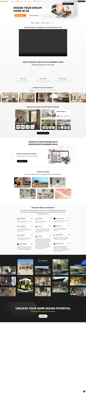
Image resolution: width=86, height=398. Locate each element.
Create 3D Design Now (20, 15)
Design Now (17, 97)
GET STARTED (42, 262)
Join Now (72, 1)
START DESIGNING (81, 1)
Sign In (69, 1)
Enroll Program (21, 161)
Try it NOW (42, 316)
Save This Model (28, 119)
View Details (8, 271)
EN (75, 1)
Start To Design (23, 72)
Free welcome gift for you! (67, 3)
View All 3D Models (42, 133)
